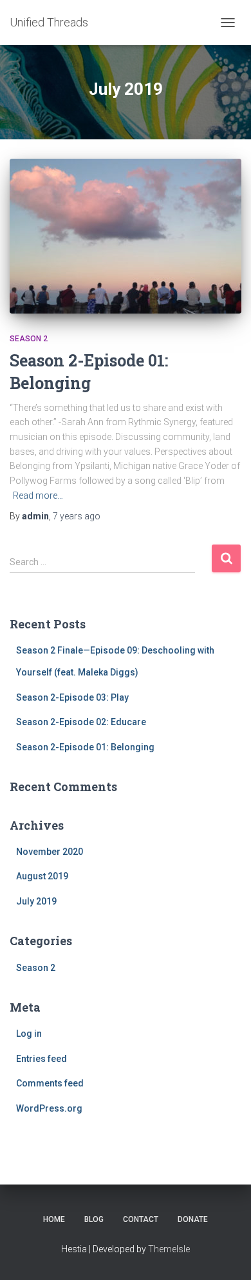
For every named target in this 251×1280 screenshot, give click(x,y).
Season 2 (29, 338)
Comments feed (50, 1083)
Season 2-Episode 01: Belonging (85, 747)
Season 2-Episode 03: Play (72, 697)
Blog (94, 1219)
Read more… (38, 495)
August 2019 (42, 876)
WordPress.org (49, 1108)
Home (54, 1219)
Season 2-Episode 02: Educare (81, 722)
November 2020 (49, 851)
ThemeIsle (169, 1249)
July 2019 (36, 901)
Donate (193, 1219)
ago (76, 516)
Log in (29, 1033)
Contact (140, 1219)
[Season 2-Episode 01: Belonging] (125, 236)
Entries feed (41, 1059)
